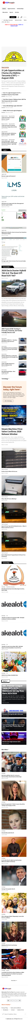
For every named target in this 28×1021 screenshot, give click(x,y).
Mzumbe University (10, 586)
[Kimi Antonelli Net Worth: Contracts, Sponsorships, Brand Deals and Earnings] (14, 762)
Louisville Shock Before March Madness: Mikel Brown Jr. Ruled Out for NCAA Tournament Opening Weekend (13, 974)
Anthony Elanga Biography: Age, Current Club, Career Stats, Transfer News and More (13, 726)
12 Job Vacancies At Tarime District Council (8, 118)
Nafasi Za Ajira (18, 20)
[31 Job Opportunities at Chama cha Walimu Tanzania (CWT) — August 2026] (14, 57)
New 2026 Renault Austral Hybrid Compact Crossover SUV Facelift (9, 348)
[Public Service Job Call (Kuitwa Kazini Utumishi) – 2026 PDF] (22, 134)
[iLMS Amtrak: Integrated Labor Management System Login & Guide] (14, 190)
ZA (7, 615)
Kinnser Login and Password (8, 176)
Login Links (4, 174)
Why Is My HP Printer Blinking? (9, 498)
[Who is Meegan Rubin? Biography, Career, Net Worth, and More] (14, 903)
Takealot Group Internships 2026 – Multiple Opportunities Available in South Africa (12, 647)
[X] (4, 22)
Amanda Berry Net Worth (8, 832)
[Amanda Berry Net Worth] (14, 819)
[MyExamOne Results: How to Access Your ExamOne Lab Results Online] (14, 219)
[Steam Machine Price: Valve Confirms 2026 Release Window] (14, 415)
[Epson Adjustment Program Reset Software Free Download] (14, 541)
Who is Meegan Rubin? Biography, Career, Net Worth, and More (13, 917)
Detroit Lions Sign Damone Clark (11, 741)
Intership (3, 586)
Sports (5, 681)
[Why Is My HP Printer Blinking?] (14, 485)
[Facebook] (2, 22)
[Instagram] (5, 22)
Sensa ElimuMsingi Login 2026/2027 (12, 105)
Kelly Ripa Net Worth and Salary (9, 945)
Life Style (4, 722)
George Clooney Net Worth (8, 889)
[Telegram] (7, 22)
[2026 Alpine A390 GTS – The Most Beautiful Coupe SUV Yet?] (22, 341)
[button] (18, 17)
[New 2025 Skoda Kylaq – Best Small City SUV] (22, 372)
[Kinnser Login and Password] (14, 163)
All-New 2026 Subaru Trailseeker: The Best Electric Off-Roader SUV (10, 356)
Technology (5, 379)
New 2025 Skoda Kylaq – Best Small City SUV (8, 372)
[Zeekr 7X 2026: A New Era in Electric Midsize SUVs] (22, 364)
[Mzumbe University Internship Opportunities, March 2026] (14, 575)
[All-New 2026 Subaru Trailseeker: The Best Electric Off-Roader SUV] (22, 357)
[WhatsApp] (9, 22)
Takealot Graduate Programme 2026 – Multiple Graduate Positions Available (13, 618)
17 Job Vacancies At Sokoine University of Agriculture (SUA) (9, 126)
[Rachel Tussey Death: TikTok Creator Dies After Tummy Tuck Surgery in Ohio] (14, 791)
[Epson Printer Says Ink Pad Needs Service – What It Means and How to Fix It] (14, 513)
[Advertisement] (14, 35)
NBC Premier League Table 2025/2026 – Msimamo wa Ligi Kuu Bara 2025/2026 (13, 689)
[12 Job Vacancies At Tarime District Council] (22, 118)
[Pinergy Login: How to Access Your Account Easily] (14, 248)
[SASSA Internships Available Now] (14, 662)
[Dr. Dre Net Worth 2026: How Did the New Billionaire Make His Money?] (14, 847)
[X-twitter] (14, 1000)
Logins (5, 150)
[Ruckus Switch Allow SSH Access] (14, 458)
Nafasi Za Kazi (5, 116)
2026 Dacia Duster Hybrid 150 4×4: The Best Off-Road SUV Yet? (14, 273)
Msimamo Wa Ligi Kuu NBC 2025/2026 (12, 714)
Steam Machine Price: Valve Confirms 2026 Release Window (12, 431)
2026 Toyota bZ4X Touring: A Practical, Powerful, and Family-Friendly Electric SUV (12, 330)
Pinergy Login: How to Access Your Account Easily (14, 261)
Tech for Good (5, 426)
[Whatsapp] (17, 1000)
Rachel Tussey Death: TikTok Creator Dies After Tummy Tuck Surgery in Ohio (13, 804)
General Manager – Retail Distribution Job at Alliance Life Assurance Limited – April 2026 (9, 142)
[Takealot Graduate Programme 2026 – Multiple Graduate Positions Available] (14, 604)
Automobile (6, 267)
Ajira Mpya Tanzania (8, 20)
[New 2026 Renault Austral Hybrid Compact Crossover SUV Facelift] (22, 349)
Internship (6, 563)
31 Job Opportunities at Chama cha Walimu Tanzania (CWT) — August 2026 (13, 74)
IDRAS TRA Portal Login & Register (12, 110)
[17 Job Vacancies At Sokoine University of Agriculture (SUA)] (22, 126)
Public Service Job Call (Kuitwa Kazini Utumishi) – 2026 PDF (9, 134)
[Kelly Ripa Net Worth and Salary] (14, 932)
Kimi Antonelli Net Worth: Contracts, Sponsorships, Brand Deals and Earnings (11, 776)
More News (5, 749)
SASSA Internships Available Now (10, 675)
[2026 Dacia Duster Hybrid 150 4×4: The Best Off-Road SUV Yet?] (14, 288)
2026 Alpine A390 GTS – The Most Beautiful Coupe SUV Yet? (9, 340)
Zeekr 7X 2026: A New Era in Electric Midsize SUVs (8, 364)
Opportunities (5, 67)
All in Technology (8, 400)
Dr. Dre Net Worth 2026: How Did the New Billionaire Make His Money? (11, 860)
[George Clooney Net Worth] (14, 876)
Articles (3, 96)
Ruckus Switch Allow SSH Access (9, 471)
